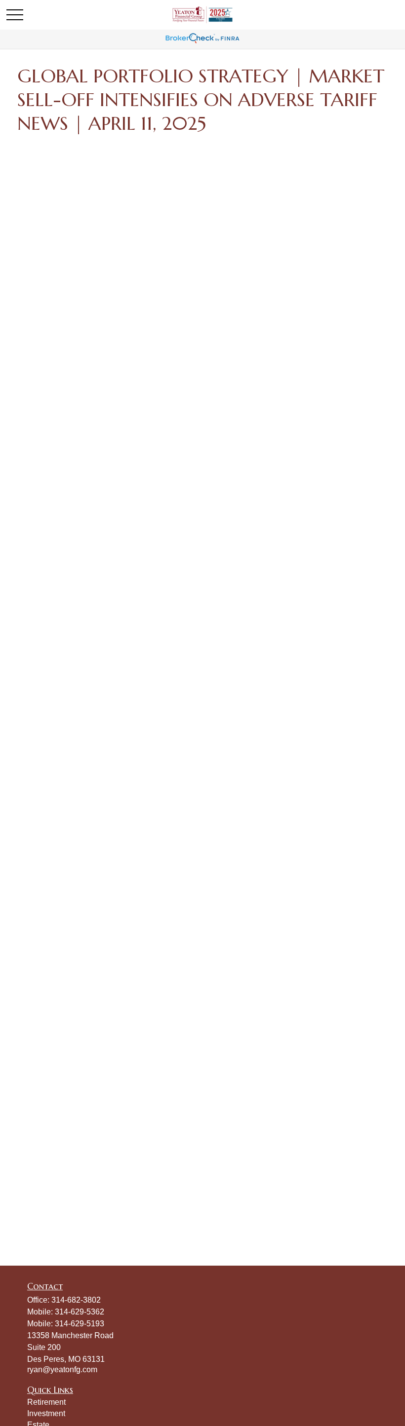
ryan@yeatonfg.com (62, 1369)
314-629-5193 (79, 1323)
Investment (46, 1413)
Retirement (46, 1402)
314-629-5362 (79, 1312)
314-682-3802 (76, 1300)
